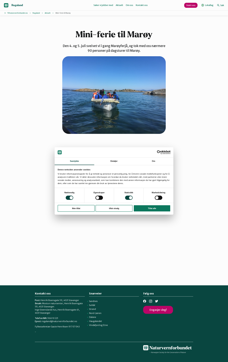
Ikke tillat (76, 208)
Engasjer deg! (158, 309)
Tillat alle (152, 208)
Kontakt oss (142, 5)
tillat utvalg (114, 208)
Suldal (92, 305)
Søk (222, 5)
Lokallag (209, 5)
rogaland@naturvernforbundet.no (59, 321)
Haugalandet (95, 321)
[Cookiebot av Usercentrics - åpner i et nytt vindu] (158, 152)
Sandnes (93, 301)
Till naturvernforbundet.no (17, 13)
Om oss (129, 5)
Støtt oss (190, 5)
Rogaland (17, 5)
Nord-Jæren (95, 313)
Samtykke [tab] (74, 161)
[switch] (99, 198)
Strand (92, 309)
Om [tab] (153, 161)
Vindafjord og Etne (98, 325)
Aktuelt (119, 5)
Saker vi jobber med (103, 5)
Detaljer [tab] (114, 161)
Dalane (92, 317)
